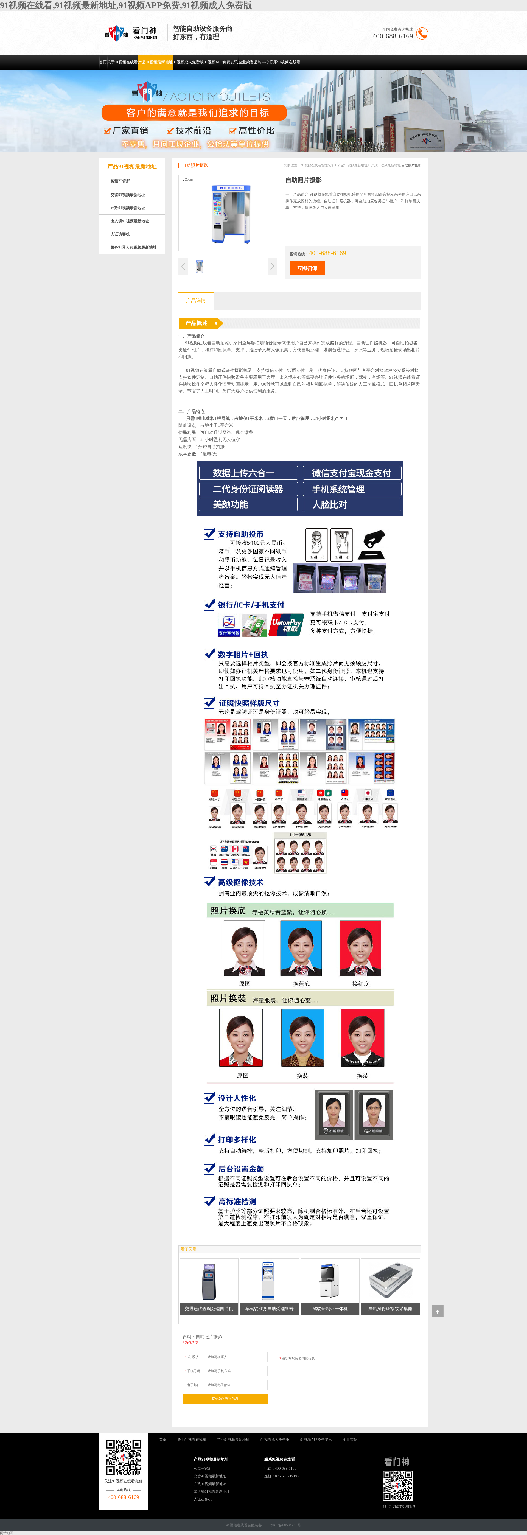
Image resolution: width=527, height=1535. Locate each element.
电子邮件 (193, 1385)
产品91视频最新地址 (155, 62)
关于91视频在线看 (122, 62)
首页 (103, 62)
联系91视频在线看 (285, 62)
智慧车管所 (120, 181)
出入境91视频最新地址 (130, 221)
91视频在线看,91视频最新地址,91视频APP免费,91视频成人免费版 (126, 5)
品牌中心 (261, 62)
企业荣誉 (246, 62)
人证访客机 (120, 234)
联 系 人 (192, 1357)
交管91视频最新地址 (128, 195)
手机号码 (192, 1371)
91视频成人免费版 (188, 62)
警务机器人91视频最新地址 (134, 247)
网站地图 (6, 1533)
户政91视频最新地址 (128, 208)
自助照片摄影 (195, 165)
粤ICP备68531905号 (285, 1525)
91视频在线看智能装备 (317, 165)
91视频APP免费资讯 (221, 62)
